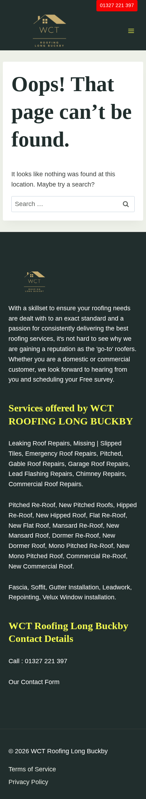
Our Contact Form (34, 682)
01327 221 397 (117, 5)
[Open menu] (130, 30)
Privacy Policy (28, 782)
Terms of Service (32, 769)
